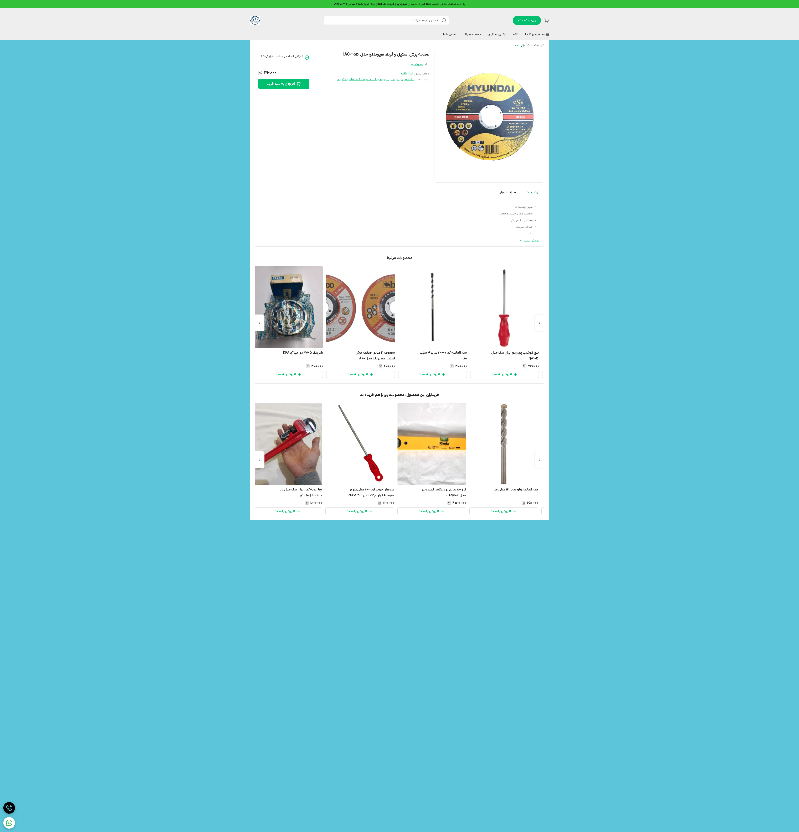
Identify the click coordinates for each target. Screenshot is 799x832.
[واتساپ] (9, 823)
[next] (259, 322)
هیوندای (417, 64)
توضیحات (532, 192)
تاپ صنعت (537, 45)
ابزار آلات (520, 45)
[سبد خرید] (546, 20)
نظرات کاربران (507, 192)
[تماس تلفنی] (9, 808)
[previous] (540, 322)
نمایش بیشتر (531, 241)
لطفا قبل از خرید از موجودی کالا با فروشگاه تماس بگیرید (375, 79)
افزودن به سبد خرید (281, 84)
